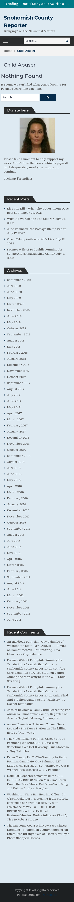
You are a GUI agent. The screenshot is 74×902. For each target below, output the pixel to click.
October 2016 (16, 449)
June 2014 (14, 589)
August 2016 (15, 462)
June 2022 (14, 292)
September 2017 (18, 383)
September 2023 (19, 280)
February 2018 (17, 352)
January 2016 (16, 504)
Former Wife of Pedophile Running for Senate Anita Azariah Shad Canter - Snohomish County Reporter (35, 664)
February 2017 (17, 425)
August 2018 (15, 340)
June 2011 (14, 619)
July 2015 (13, 540)
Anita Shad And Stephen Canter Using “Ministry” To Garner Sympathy (37, 700)
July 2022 (14, 286)
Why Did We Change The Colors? (30, 219)
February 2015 (17, 571)
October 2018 (16, 328)
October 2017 (16, 377)
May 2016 (13, 480)
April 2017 (14, 413)
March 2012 (15, 595)
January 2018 (16, 358)
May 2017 (13, 407)
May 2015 (13, 553)
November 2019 (18, 310)
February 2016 (17, 498)
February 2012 (17, 601)
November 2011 (18, 607)
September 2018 (18, 334)
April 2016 (14, 486)
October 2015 (16, 522)
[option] (45, 4)
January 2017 (16, 431)
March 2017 (15, 419)
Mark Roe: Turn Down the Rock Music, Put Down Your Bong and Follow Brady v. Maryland (37, 784)
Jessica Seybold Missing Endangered (34, 718)
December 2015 (18, 510)
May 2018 (13, 346)
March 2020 (15, 304)
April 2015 (14, 559)
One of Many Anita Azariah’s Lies (46, 4)
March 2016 (15, 492)
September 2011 (18, 613)
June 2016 (14, 474)
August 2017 (15, 389)
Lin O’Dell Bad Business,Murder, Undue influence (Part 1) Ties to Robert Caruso (37, 815)
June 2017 (14, 401)
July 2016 (13, 468)
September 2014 (18, 577)
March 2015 (15, 565)
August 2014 (15, 583)
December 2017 (18, 365)
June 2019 (14, 316)
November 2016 (18, 443)
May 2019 (14, 322)
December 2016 (18, 437)
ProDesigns (48, 895)
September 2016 (18, 456)
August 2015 (15, 534)
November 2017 (18, 371)
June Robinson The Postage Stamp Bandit (36, 229)
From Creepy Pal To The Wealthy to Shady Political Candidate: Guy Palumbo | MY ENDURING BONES (37, 761)
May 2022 (14, 298)
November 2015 (18, 516)
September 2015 (18, 528)
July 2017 (13, 395)
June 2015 (14, 547)
